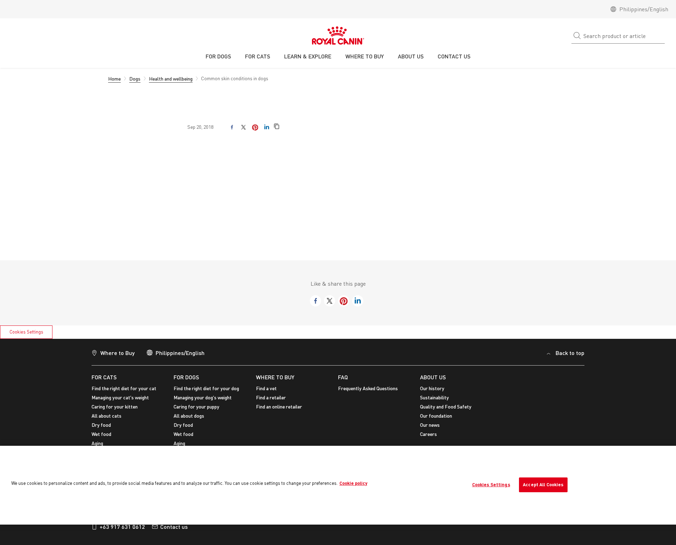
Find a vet (266, 388)
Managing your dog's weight (203, 397)
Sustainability (434, 397)
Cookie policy (353, 483)
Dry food (101, 425)
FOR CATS (104, 377)
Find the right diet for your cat (124, 388)
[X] (243, 127)
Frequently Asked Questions (368, 388)
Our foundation (436, 416)
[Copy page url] (276, 126)
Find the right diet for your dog (206, 388)
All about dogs (189, 416)
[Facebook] (231, 127)
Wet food (101, 434)
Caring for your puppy (196, 407)
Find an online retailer (279, 407)
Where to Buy (117, 352)
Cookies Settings (26, 332)
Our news (430, 425)
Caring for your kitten (115, 407)
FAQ (343, 377)
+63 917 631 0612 (122, 526)
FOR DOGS (186, 377)
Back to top (570, 352)
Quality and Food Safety (445, 407)
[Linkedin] (266, 127)
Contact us (174, 526)
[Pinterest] (255, 127)
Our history (432, 388)
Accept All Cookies (543, 484)
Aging (97, 443)
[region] (338, 485)
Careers (428, 434)
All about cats (106, 416)
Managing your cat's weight (120, 397)
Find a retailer (271, 397)
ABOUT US (433, 377)
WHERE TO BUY (275, 377)
